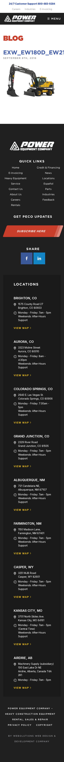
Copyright (44, 725)
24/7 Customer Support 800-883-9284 (32, 3)
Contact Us (16, 189)
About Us (16, 194)
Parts (48, 189)
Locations (48, 178)
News (48, 172)
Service (15, 183)
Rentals (15, 205)
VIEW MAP (21, 328)
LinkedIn (39, 258)
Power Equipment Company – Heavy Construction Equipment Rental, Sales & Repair (30, 714)
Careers (16, 9)
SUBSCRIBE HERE (31, 231)
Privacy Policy (20, 725)
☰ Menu (54, 18)
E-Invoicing (46, 9)
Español (48, 183)
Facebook (27, 258)
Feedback (48, 199)
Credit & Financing (48, 167)
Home (15, 167)
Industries (30, 9)
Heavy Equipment (15, 178)
